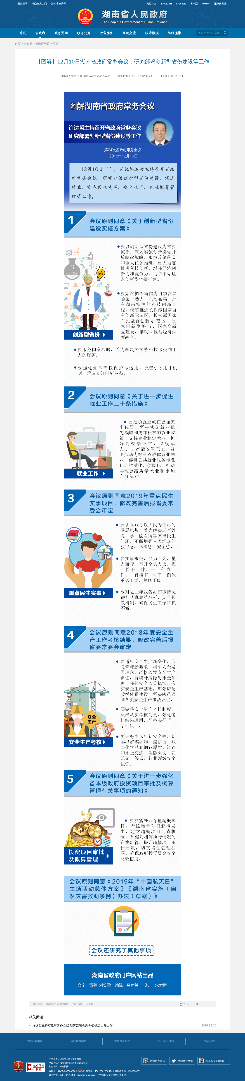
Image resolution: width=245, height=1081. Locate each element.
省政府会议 (42, 43)
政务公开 (84, 33)
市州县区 (166, 1041)
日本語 (194, 3)
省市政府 (78, 1041)
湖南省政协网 (58, 3)
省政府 (40, 33)
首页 (22, 33)
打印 (186, 1004)
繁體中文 (152, 3)
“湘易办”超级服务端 (215, 1061)
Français (181, 3)
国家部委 (35, 1041)
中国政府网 (21, 3)
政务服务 (107, 33)
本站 (201, 32)
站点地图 (209, 1041)
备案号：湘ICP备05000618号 (63, 1071)
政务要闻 (61, 33)
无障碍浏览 (220, 3)
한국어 (206, 3)
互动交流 (129, 33)
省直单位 (122, 1041)
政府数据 (152, 33)
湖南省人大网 (39, 3)
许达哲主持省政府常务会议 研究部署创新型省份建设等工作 (72, 1025)
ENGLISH (166, 3)
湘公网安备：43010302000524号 (98, 1071)
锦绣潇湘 (175, 33)
